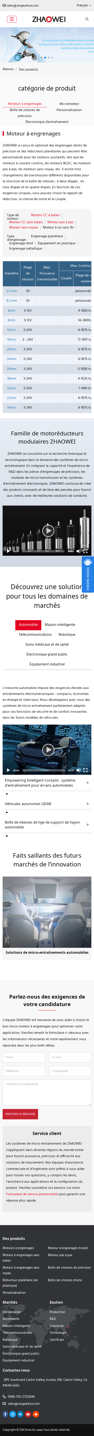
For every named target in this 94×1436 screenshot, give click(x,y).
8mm (11, 320)
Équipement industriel (47, 664)
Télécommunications (35, 635)
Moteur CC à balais (45, 215)
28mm (11, 369)
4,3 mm (11, 301)
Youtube (28, 1414)
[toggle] (12, 19)
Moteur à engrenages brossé (68, 1248)
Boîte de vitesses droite (65, 1280)
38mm (11, 379)
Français (82, 5)
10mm (11, 340)
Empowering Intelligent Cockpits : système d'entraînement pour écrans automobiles (40, 783)
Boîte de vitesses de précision (25, 113)
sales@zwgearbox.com (22, 5)
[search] (86, 19)
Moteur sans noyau (23, 227)
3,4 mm (11, 291)
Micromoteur (69, 104)
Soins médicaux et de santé (47, 645)
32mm (11, 388)
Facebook (5, 1414)
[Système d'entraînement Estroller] (47, 44)
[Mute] (78, 551)
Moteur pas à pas (60, 222)
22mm (11, 398)
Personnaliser (12, 1312)
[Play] (47, 530)
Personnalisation (69, 110)
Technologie (58, 1333)
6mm (11, 311)
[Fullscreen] (85, 551)
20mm (11, 349)
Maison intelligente (60, 625)
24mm (11, 359)
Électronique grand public (47, 655)
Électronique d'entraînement (47, 122)
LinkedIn (20, 1414)
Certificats (57, 1340)
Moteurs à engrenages (25, 104)
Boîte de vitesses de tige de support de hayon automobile (42, 825)
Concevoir (57, 1326)
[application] (47, 531)
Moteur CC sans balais (26, 222)
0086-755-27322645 (21, 1396)
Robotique (67, 635)
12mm (11, 330)
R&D (53, 1319)
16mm (11, 408)
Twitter (12, 1414)
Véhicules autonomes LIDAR (28, 803)
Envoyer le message (20, 1114)
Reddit (36, 1414)
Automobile (28, 625)
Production (57, 1312)
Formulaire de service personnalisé (32, 1194)
